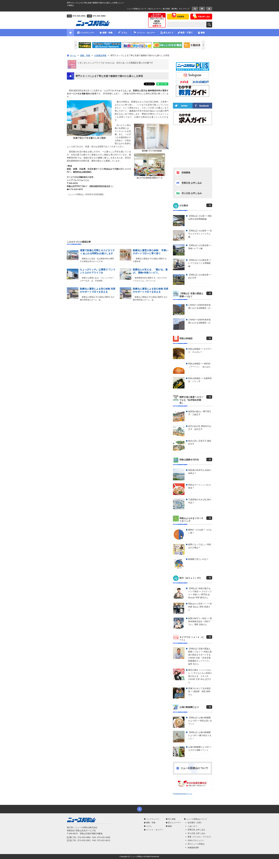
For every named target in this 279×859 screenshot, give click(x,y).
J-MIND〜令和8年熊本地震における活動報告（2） (200, 306)
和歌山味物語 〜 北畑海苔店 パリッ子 (200, 380)
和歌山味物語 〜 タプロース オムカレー (200, 350)
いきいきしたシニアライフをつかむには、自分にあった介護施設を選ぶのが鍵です (115, 63)
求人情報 (172, 819)
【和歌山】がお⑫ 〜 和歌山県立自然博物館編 (200, 217)
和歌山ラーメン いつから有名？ (199, 486)
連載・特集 (150, 822)
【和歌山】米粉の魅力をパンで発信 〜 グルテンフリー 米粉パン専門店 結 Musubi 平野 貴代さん (200, 593)
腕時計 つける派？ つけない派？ (200, 531)
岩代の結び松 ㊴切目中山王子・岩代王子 (199, 427)
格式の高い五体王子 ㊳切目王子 (199, 442)
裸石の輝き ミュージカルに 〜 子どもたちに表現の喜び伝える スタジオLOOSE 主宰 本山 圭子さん (200, 676)
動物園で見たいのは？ (198, 559)
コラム (149, 826)
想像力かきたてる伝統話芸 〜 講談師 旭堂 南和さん (199, 691)
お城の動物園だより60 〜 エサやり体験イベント (199, 748)
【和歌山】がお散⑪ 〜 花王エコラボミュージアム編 (200, 233)
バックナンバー (152, 819)
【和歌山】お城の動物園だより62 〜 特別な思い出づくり (200, 720)
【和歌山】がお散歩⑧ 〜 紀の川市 (199, 276)
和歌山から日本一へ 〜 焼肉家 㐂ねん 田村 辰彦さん (200, 606)
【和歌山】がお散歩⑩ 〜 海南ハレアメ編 (199, 247)
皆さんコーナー (154, 9)
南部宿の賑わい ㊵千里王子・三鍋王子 (199, 413)
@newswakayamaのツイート (182, 793)
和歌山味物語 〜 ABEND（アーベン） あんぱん (199, 365)
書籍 (170, 826)
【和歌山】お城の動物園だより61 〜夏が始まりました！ (199, 735)
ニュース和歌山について (136, 9)
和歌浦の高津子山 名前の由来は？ (199, 471)
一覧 (209, 205)
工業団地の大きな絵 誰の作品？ (199, 501)
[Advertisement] (118, 211)
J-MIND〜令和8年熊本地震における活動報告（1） (200, 321)
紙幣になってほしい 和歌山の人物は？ (199, 546)
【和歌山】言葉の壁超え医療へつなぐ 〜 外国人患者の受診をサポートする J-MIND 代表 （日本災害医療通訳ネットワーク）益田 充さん (200, 656)
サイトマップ (184, 9)
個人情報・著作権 (170, 9)
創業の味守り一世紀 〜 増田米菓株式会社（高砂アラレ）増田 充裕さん (200, 621)
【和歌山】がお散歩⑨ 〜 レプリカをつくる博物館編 (199, 263)
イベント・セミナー (154, 830)
